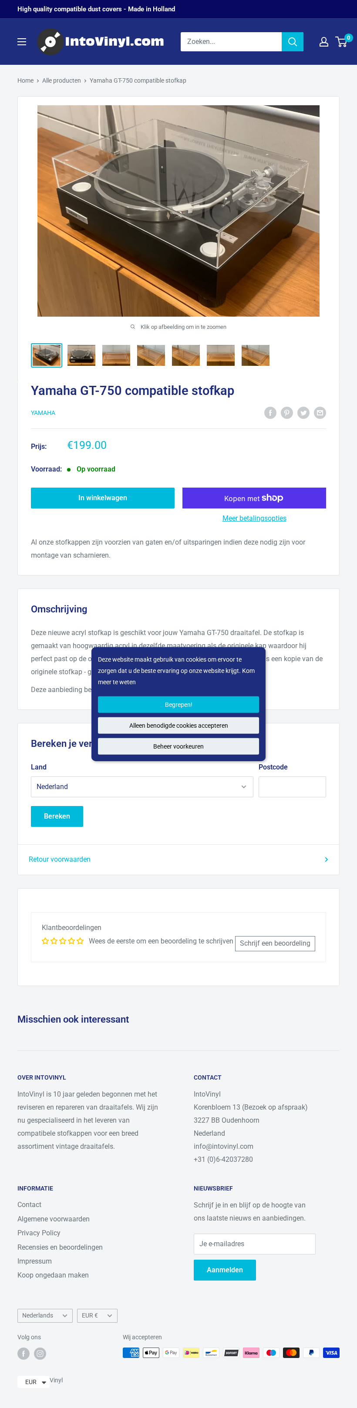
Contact (29, 1205)
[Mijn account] (324, 42)
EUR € (90, 1315)
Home (25, 80)
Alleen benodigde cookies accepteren (178, 725)
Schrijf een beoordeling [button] (275, 943)
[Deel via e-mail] (320, 412)
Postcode (273, 767)
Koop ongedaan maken (53, 1275)
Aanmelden (225, 1270)
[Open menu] (21, 41)
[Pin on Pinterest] (287, 412)
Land (39, 767)
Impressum (34, 1261)
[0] (341, 42)
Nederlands (37, 1315)
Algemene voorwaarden (53, 1219)
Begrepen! (178, 704)
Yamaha (43, 412)
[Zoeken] (292, 41)
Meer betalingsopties (254, 518)
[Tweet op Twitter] (303, 412)
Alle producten (61, 80)
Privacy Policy (39, 1233)
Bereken (57, 816)
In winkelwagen (102, 498)
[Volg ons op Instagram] (40, 1354)
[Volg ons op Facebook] (23, 1354)
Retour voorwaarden (60, 859)
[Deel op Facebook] (270, 412)
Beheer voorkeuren (178, 746)
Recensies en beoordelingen (60, 1247)
